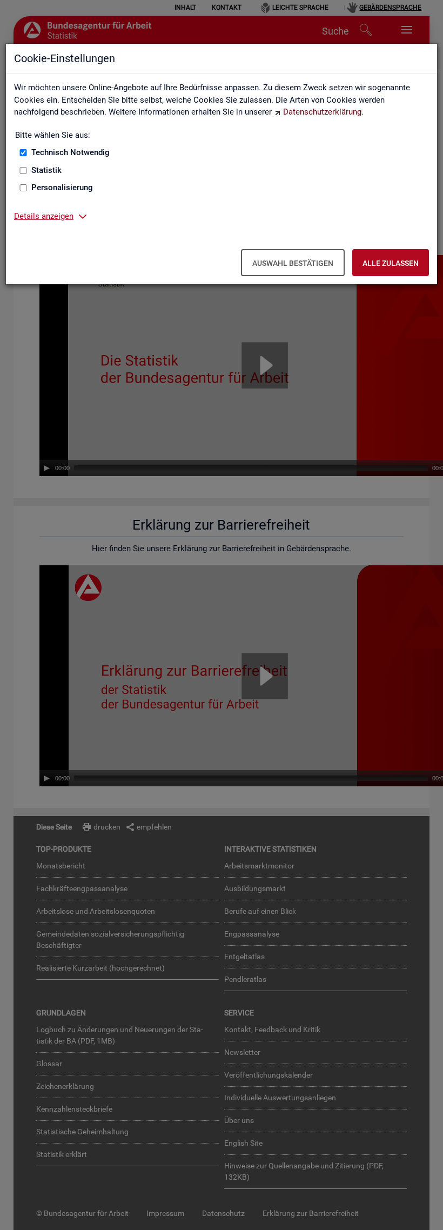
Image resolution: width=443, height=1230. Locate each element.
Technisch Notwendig (70, 152)
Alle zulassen (391, 263)
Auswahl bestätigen (292, 263)
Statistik (46, 170)
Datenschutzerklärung (322, 112)
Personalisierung (62, 187)
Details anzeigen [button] (43, 216)
